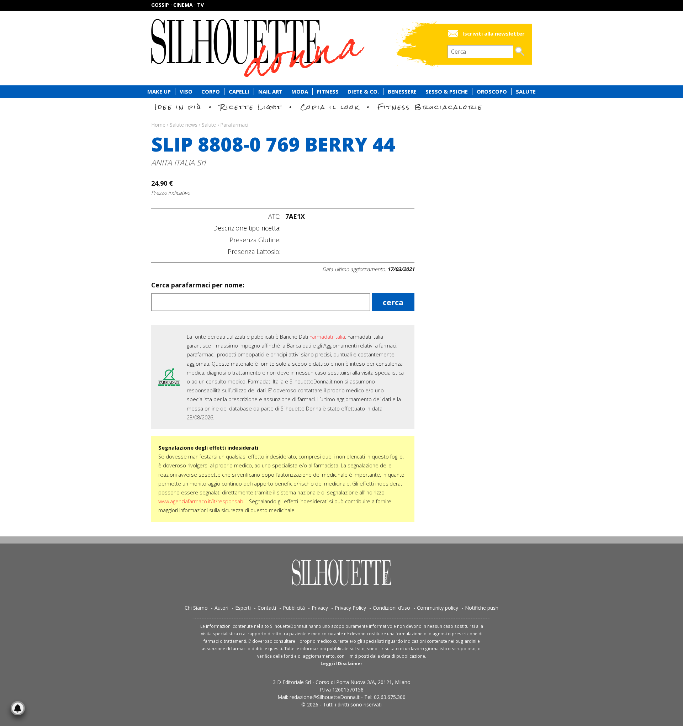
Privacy (320, 607)
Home (158, 124)
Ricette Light (251, 106)
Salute (526, 91)
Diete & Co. (363, 91)
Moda (299, 91)
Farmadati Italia (327, 336)
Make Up (159, 91)
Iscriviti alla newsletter (493, 33)
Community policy (437, 607)
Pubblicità (294, 607)
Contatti (267, 607)
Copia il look (330, 106)
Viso (186, 91)
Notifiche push (481, 607)
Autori (221, 607)
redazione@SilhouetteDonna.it (325, 697)
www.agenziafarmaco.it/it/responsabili (202, 501)
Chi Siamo (196, 607)
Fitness (328, 91)
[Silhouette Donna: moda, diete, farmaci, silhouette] (288, 48)
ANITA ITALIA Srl (178, 162)
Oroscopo (492, 91)
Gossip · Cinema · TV (177, 4)
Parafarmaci (234, 124)
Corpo (210, 91)
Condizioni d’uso (391, 607)
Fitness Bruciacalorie (430, 106)
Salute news (341, 118)
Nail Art (270, 91)
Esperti (243, 607)
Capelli (239, 91)
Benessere (402, 91)
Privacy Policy (350, 607)
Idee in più (178, 106)
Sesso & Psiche (446, 91)
